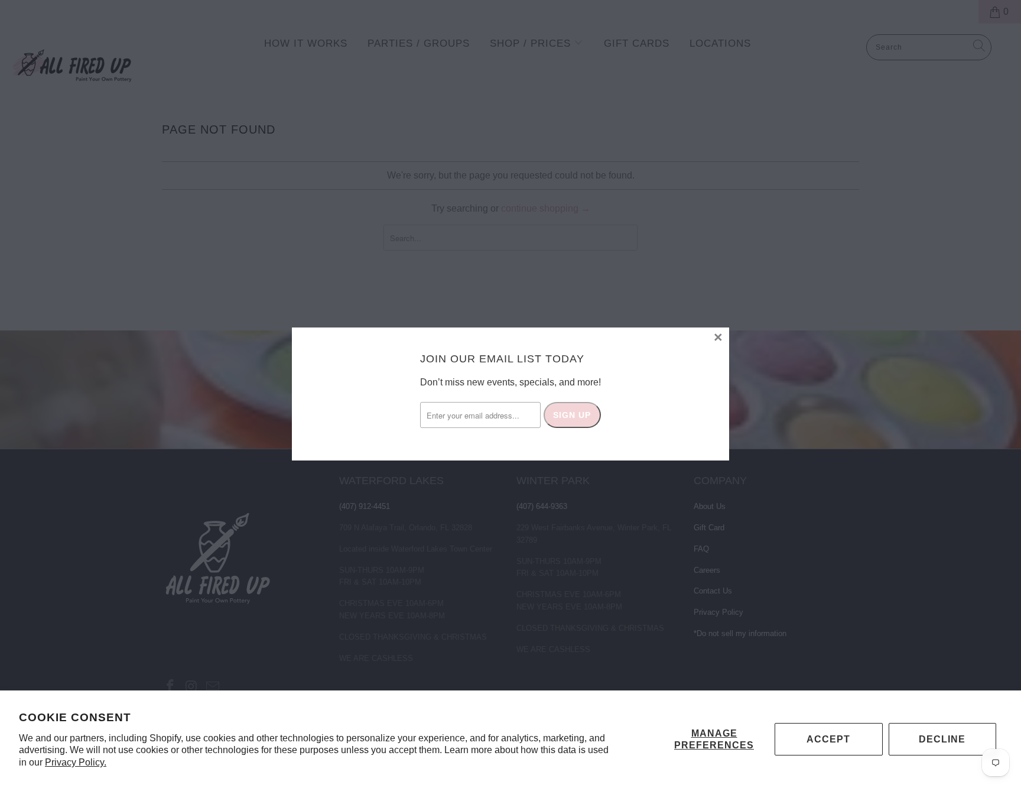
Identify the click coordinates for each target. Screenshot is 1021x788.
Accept (828, 739)
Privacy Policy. (75, 762)
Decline (942, 739)
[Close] (718, 338)
